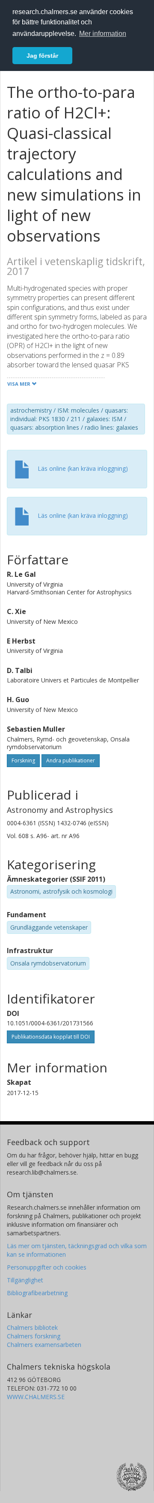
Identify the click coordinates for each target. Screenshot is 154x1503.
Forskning (23, 760)
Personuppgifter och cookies (46, 1267)
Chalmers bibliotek (32, 1327)
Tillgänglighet (25, 1280)
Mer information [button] (102, 33)
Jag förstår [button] (42, 55)
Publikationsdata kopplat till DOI (51, 1036)
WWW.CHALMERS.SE (36, 1397)
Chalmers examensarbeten (44, 1345)
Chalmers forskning (33, 1336)
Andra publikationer (70, 760)
